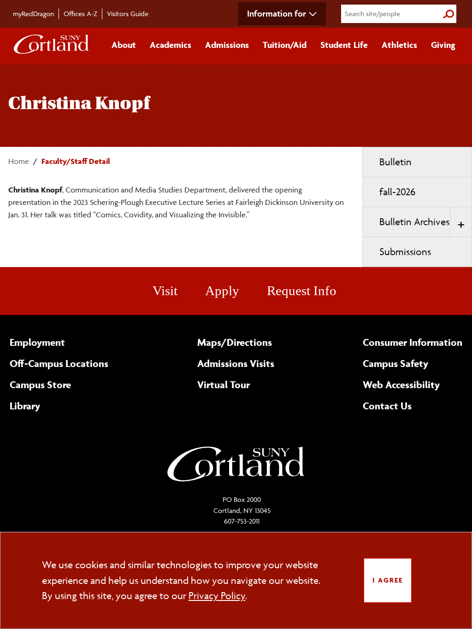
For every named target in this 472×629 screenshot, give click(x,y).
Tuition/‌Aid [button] (285, 44)
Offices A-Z (80, 13)
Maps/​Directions (234, 342)
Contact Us (387, 405)
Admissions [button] (227, 44)
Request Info (301, 290)
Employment (37, 342)
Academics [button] (170, 44)
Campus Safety (395, 363)
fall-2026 (397, 192)
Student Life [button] (344, 44)
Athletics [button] (399, 44)
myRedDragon (33, 13)
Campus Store (40, 384)
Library (25, 405)
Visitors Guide (127, 13)
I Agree (387, 580)
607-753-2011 (242, 521)
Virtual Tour (223, 384)
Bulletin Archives (414, 221)
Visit (165, 290)
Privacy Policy (217, 595)
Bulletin (395, 162)
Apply (222, 290)
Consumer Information (412, 342)
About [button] (124, 44)
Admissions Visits (235, 363)
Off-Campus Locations (59, 363)
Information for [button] (276, 13)
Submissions (405, 251)
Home (18, 161)
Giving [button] (443, 44)
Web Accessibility (401, 384)
